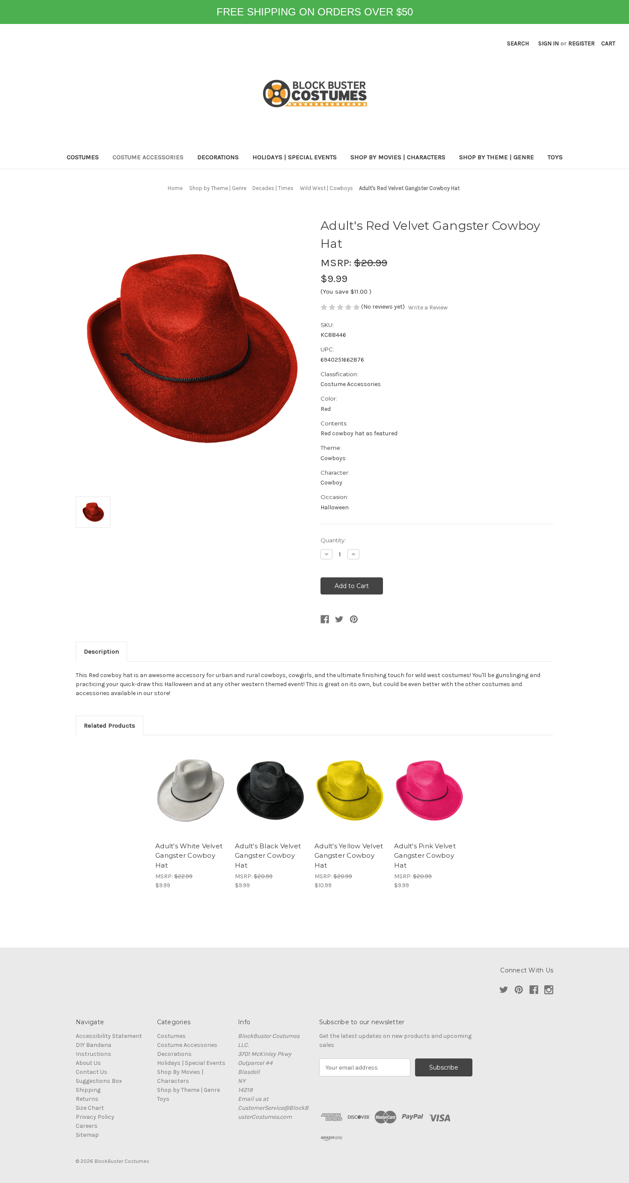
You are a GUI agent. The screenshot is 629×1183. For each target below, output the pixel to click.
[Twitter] (339, 619)
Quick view (190, 790)
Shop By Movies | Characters (397, 157)
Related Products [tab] (109, 725)
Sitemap (87, 1134)
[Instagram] (548, 989)
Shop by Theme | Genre (496, 157)
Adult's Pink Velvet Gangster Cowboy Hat (425, 855)
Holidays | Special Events (294, 157)
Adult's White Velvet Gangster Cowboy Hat (189, 855)
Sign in (548, 43)
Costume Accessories (148, 157)
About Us (88, 1063)
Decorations (218, 157)
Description (101, 651)
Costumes (83, 157)
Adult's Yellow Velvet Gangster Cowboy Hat (348, 855)
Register (581, 43)
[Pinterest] (354, 619)
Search (518, 43)
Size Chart (90, 1108)
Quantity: (333, 540)
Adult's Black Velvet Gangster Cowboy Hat (268, 855)
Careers (87, 1125)
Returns (87, 1099)
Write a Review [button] (428, 307)
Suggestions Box (99, 1081)
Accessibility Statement (109, 1036)
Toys (555, 157)
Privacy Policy (95, 1117)
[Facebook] (324, 619)
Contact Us (91, 1072)
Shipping (88, 1090)
